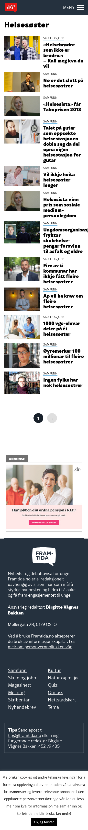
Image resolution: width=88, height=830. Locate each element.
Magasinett (19, 685)
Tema (53, 707)
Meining (16, 692)
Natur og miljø (63, 677)
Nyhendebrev (22, 707)
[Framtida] (11, 7)
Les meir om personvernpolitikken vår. (41, 644)
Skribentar (19, 700)
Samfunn (17, 670)
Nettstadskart (62, 700)
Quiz (52, 685)
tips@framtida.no (24, 735)
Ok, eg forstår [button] (44, 822)
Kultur (54, 670)
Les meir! (63, 813)
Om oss (55, 692)
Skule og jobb (22, 677)
